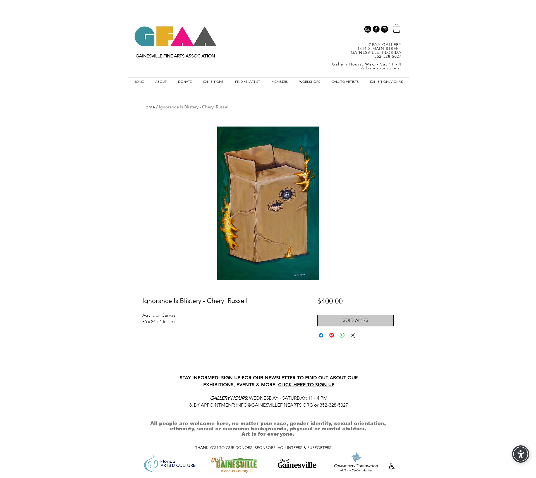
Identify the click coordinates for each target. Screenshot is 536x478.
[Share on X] (353, 335)
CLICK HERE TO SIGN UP (306, 384)
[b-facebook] (376, 29)
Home (148, 107)
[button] (396, 28)
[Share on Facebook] (321, 335)
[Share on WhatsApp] (342, 335)
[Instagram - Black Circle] (384, 29)
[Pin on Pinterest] (331, 335)
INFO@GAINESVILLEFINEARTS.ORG (274, 405)
